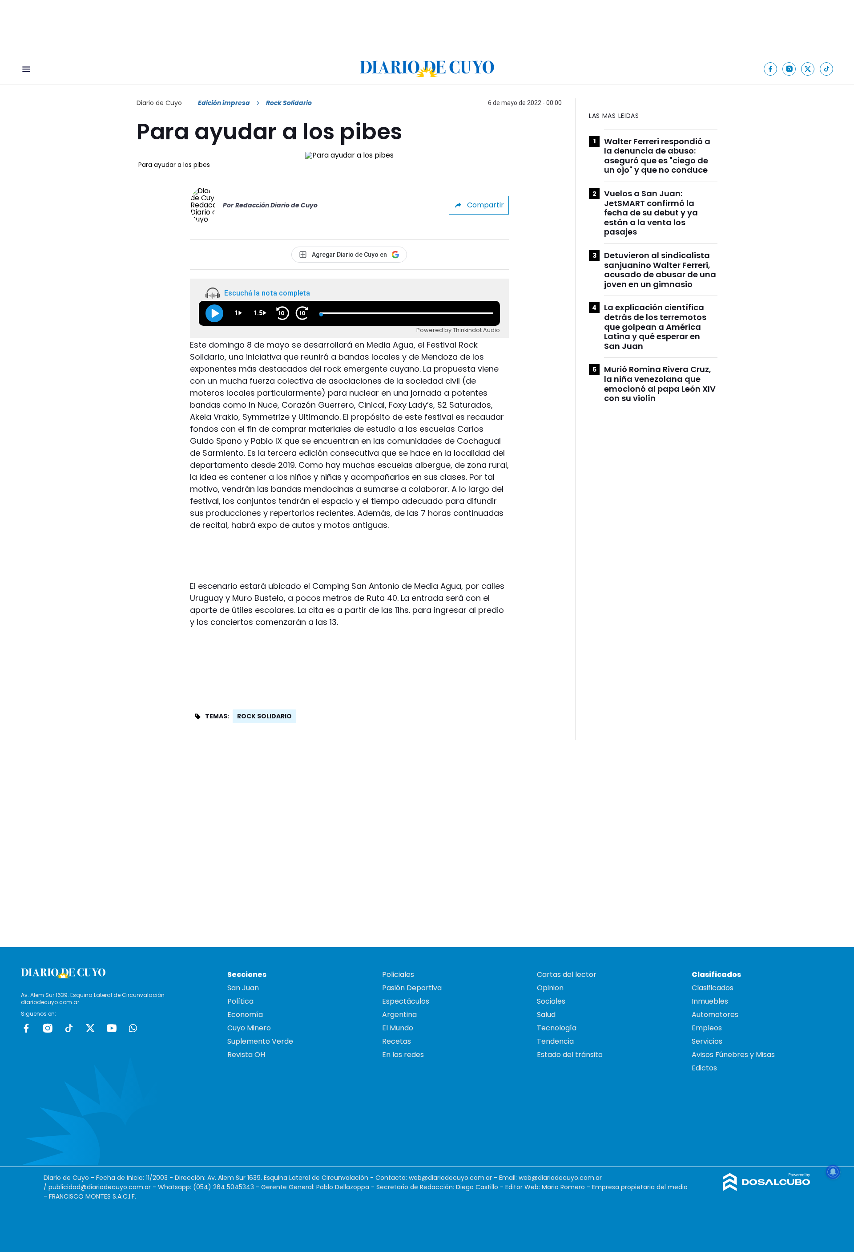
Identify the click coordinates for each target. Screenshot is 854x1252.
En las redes (403, 1054)
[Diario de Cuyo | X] (808, 68)
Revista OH (246, 1054)
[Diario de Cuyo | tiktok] (826, 68)
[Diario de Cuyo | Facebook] (770, 68)
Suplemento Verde (260, 1041)
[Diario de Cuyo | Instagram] (789, 68)
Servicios (707, 1041)
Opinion (550, 988)
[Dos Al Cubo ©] (766, 1188)
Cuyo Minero (249, 1028)
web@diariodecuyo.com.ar (450, 1177)
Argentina (399, 1014)
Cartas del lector (566, 974)
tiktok (69, 1028)
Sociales (551, 1001)
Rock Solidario (264, 716)
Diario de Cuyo (159, 102)
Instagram (47, 1028)
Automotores (715, 1014)
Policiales (398, 974)
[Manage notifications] (833, 1172)
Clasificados (712, 988)
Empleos (707, 1028)
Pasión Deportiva (412, 988)
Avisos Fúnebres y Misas (733, 1054)
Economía (245, 1014)
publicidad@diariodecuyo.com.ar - (103, 1187)
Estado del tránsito (570, 1054)
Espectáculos (405, 1001)
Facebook (26, 1028)
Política (240, 1001)
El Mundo (397, 1028)
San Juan (243, 988)
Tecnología (556, 1028)
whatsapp (133, 1028)
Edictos (704, 1068)
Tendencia (555, 1041)
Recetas (396, 1041)
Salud (546, 1014)
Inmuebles (710, 1001)
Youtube (111, 1028)
